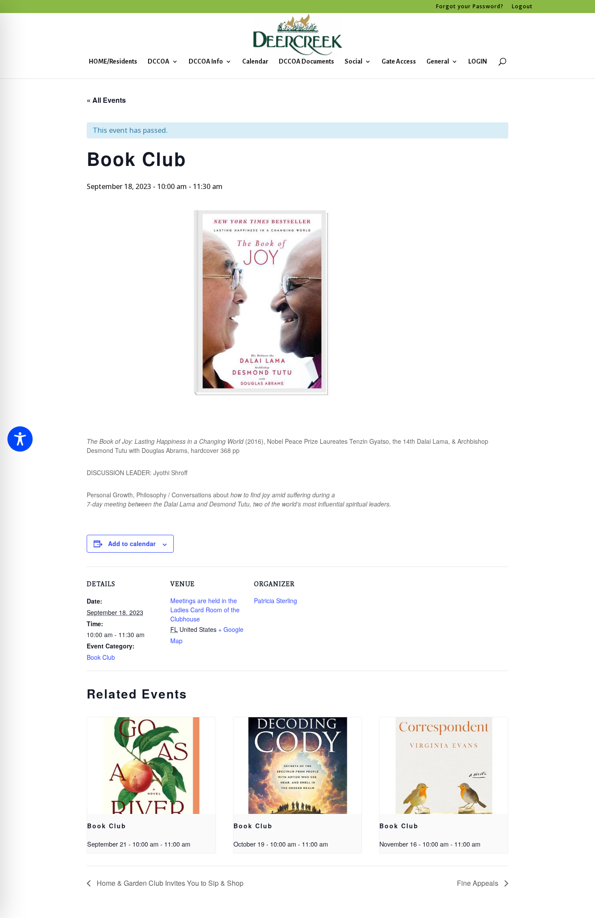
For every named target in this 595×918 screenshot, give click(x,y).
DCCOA (158, 61)
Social (353, 61)
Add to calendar (132, 543)
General (437, 61)
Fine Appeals (478, 883)
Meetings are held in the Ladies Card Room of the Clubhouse (205, 609)
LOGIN (477, 61)
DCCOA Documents (306, 61)
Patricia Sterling (275, 600)
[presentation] (151, 765)
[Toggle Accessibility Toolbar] (20, 438)
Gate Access (399, 61)
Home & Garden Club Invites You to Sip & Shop (169, 883)
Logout (522, 7)
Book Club (101, 657)
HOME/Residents (113, 61)
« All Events (106, 100)
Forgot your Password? (470, 7)
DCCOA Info (206, 61)
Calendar (255, 61)
